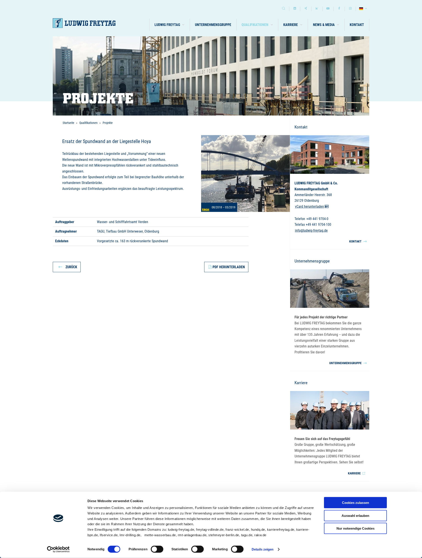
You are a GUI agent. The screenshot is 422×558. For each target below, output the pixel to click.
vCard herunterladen (309, 206)
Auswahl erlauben (355, 515)
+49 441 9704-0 (317, 219)
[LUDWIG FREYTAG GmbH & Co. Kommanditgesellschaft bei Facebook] (339, 9)
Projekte (108, 123)
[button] (169, 25)
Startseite (68, 123)
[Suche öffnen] (283, 9)
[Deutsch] (363, 9)
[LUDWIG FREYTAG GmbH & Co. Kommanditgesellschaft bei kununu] (317, 9)
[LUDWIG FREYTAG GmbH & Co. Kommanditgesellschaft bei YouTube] (328, 9)
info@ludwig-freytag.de (311, 230)
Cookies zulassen (355, 503)
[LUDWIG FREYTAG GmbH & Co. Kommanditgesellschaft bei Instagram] (350, 9)
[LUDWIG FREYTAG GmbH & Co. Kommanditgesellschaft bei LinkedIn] (294, 9)
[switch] (157, 549)
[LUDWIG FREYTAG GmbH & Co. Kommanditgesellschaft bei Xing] (305, 9)
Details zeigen (262, 549)
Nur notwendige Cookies (356, 528)
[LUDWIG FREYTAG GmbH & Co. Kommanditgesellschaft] (84, 23)
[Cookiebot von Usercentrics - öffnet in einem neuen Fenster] (58, 549)
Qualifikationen (88, 123)
